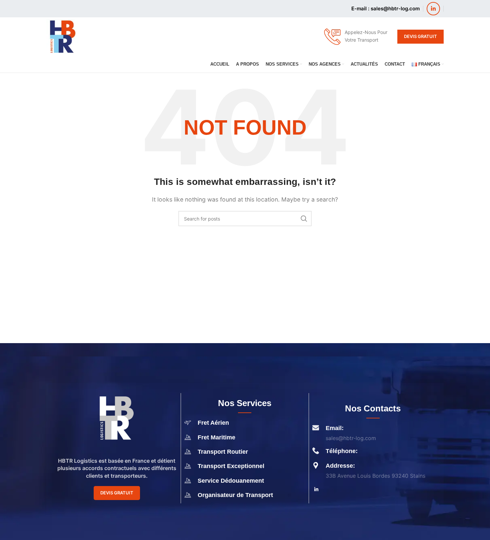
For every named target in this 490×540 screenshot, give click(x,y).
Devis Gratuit (420, 36)
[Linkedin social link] (433, 8)
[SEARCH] (304, 218)
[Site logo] (62, 36)
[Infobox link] (355, 37)
